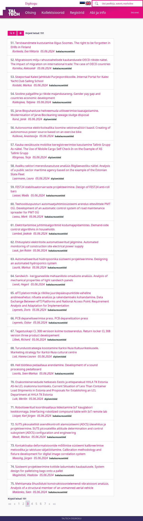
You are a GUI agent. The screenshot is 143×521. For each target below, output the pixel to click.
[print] (20, 33)
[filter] (12, 33)
